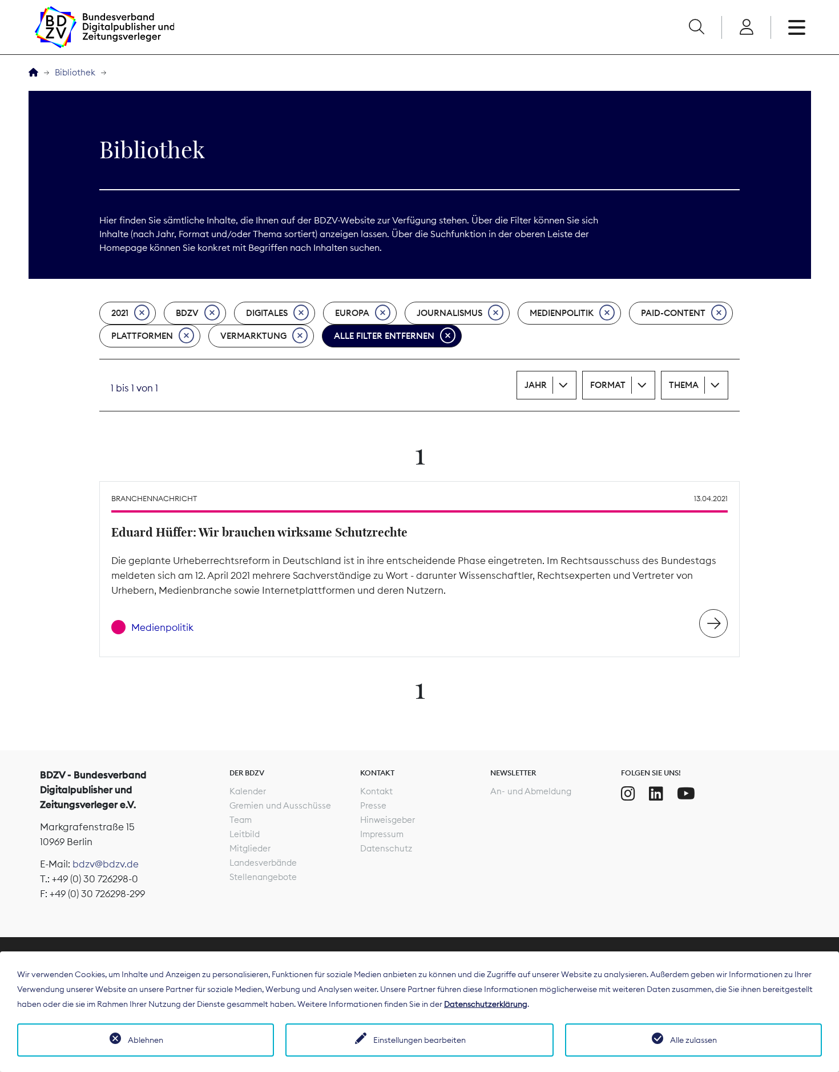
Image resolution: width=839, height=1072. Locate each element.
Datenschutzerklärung (485, 1004)
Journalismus (449, 312)
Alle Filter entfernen (384, 335)
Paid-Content (673, 312)
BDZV (187, 312)
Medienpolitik (562, 312)
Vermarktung (253, 335)
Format (608, 384)
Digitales (267, 312)
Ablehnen (145, 1040)
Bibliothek (75, 72)
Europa (352, 312)
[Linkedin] (656, 793)
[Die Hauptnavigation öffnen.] (796, 27)
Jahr (536, 384)
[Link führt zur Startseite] (104, 27)
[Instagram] (628, 793)
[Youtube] (686, 793)
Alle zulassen (693, 1040)
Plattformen (142, 335)
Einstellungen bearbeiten (419, 1040)
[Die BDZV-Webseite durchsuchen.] (696, 27)
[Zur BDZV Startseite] (33, 72)
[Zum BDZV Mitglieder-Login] (746, 27)
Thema (684, 384)
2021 (119, 312)
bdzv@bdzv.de (105, 864)
